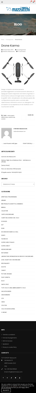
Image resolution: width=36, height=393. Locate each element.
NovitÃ (3, 267)
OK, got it (6, 390)
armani (3, 200)
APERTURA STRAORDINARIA (9, 197)
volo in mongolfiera (8, 309)
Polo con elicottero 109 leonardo (11, 169)
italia (6, 117)
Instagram (4, 253)
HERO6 (3, 117)
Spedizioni (6, 344)
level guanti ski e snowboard (10, 260)
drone (9, 115)
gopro (12, 115)
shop (13, 117)
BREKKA (3, 207)
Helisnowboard (6, 249)
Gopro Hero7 (5, 246)
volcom (4, 305)
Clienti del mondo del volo (10, 218)
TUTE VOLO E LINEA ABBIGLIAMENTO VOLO (13, 288)
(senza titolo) (5, 165)
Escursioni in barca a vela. (9, 232)
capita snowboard (7, 214)
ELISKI (2, 228)
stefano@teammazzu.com (19, 131)
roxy (3, 281)
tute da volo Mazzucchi (8, 157)
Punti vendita (5, 277)
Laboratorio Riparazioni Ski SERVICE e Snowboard (17, 256)
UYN (2, 298)
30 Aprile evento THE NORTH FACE (11, 172)
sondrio (3, 119)
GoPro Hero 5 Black (7, 242)
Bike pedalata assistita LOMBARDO (12, 204)
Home (2, 39)
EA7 (2, 225)
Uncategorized (9, 39)
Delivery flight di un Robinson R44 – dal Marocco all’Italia (16, 161)
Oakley (3, 270)
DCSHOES (4, 221)
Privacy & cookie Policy (10, 347)
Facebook (4, 239)
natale (10, 117)
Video (3, 302)
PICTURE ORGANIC (6, 274)
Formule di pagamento (10, 338)
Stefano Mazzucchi (9, 51)
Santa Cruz (5, 284)
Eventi (3, 235)
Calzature (4, 211)
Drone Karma (10, 46)
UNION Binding (5, 295)
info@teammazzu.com (15, 372)
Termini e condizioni (9, 334)
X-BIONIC (4, 312)
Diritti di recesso (7, 341)
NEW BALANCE (5, 263)
